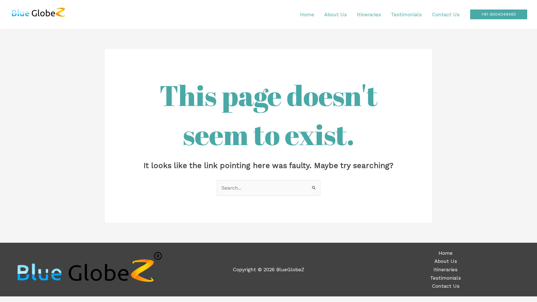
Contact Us (446, 14)
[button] (498, 14)
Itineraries (369, 14)
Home (307, 14)
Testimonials (406, 14)
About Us (335, 14)
